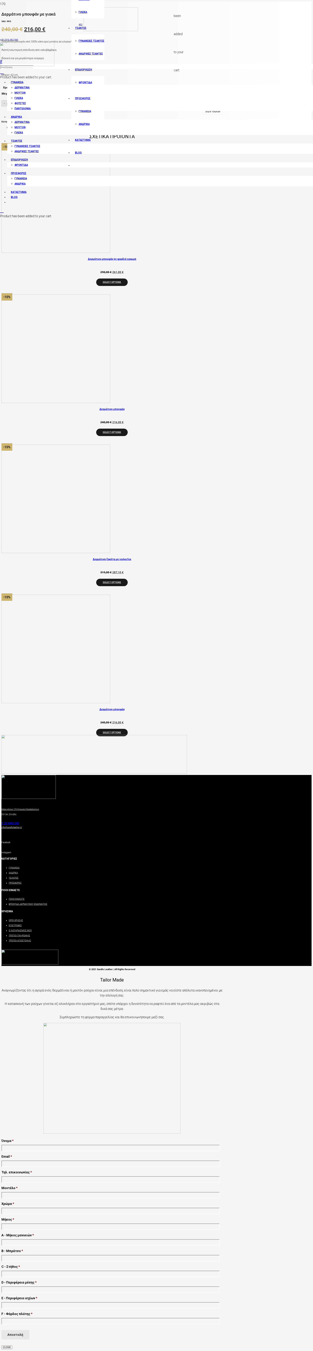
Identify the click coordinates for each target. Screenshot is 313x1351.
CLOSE (7, 1347)
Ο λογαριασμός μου (20, 930)
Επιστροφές (15, 925)
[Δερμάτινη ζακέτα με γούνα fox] (55, 552)
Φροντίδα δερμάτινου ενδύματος (28, 904)
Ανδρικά (13, 873)
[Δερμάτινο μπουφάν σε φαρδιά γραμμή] (55, 252)
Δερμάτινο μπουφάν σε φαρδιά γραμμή (112, 259)
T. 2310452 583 (10, 823)
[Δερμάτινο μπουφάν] (55, 402)
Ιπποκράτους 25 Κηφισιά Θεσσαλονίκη (20, 809)
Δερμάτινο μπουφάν (112, 409)
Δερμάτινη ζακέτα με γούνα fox (112, 559)
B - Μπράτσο (12, 1251)
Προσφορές (15, 883)
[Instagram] (2, 847)
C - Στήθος (10, 1267)
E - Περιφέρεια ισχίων (19, 1298)
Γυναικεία (14, 867)
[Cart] (2, 71)
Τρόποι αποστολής (20, 940)
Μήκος (7, 1219)
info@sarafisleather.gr (11, 827)
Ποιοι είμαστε (16, 899)
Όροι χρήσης (16, 920)
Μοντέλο (9, 1188)
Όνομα (7, 1141)
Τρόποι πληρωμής (19, 935)
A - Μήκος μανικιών (17, 1235)
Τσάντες (13, 878)
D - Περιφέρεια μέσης (19, 1282)
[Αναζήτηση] (1, 61)
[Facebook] (2, 837)
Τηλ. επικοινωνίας (16, 1172)
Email (6, 1156)
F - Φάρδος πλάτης (16, 1314)
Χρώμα (7, 1204)
